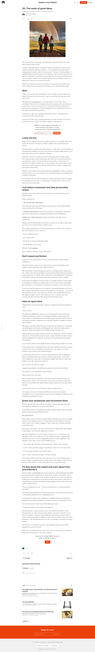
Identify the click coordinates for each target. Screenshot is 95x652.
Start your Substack (44, 645)
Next (68, 558)
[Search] (74, 2)
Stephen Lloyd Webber (30, 14)
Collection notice (59, 642)
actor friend (37, 473)
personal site (37, 102)
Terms (52, 642)
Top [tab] (24, 585)
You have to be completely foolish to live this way (37, 612)
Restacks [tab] (31, 568)
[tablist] (28, 568)
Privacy (49, 642)
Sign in (90, 2)
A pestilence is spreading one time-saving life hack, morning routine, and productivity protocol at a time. (39, 594)
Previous (27, 558)
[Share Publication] (78, 2)
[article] (47, 593)
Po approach (34, 248)
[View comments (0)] (28, 18)
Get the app (54, 645)
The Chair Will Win (28, 602)
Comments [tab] (25, 568)
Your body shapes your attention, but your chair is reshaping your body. (39, 604)
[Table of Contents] (2, 326)
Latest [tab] (27, 585)
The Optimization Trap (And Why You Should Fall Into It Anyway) (39, 590)
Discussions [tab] (32, 585)
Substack (41, 649)
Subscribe (83, 2)
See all (25, 621)
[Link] (20, 90)
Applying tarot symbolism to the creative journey (34, 613)
